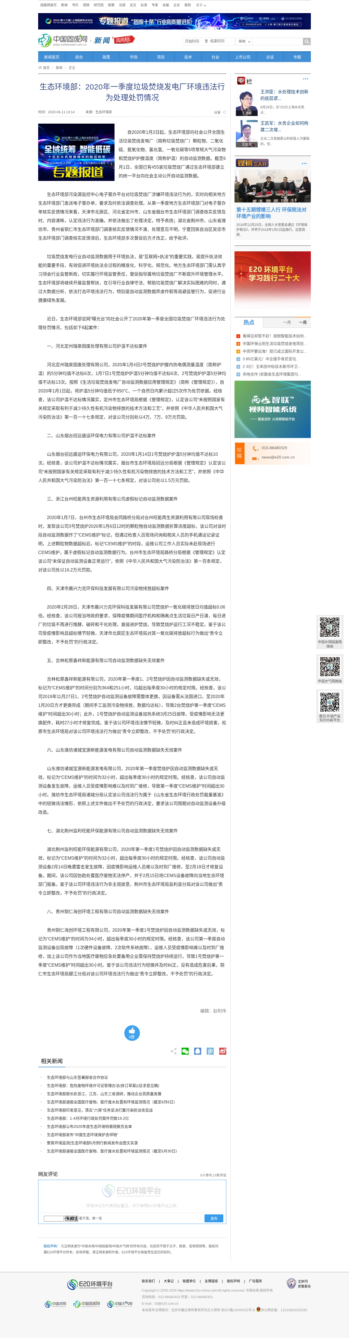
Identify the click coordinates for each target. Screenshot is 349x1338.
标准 (144, 5)
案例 (187, 5)
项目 (161, 57)
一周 (303, 322)
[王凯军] (247, 122)
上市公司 (242, 57)
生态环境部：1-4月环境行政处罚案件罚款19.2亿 (88, 1118)
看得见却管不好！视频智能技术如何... (275, 336)
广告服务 (255, 1281)
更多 (306, 79)
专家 (155, 5)
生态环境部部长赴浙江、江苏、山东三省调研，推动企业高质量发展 (104, 1094)
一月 (287, 322)
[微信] (185, 1049)
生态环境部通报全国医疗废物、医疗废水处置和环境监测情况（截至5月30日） (113, 1151)
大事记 (169, 1281)
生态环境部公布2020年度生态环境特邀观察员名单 (89, 1126)
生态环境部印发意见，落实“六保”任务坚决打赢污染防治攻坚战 (100, 1110)
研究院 (99, 5)
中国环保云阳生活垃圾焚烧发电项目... (275, 343)
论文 (133, 5)
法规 (122, 5)
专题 (297, 57)
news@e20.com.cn (278, 457)
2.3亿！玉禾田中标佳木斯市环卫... (272, 366)
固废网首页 (48, 5)
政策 (111, 5)
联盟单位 (189, 1281)
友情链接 (211, 1281)
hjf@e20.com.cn (167, 1304)
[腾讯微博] (211, 1049)
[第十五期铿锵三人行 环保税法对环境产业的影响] (272, 172)
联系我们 (148, 1281)
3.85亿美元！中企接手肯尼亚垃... (271, 359)
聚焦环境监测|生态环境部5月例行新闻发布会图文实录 (92, 1143)
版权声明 (233, 1281)
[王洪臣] (247, 91)
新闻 (64, 5)
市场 (133, 57)
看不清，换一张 (90, 1218)
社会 (215, 57)
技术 (188, 57)
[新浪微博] (222, 1049)
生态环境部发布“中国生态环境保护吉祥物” (82, 1135)
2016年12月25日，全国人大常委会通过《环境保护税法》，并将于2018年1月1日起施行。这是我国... (271, 230)
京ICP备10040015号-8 (238, 1310)
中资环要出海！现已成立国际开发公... (275, 351)
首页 (46, 68)
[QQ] (197, 1049)
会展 (166, 5)
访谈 (270, 57)
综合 (79, 57)
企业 (176, 5)
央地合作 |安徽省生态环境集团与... (272, 374)
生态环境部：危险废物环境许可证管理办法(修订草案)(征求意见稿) (103, 1085)
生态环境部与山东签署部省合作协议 (77, 1077)
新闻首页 (51, 57)
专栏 (75, 5)
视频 (86, 5)
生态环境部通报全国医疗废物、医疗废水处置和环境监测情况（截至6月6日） (112, 1102)
